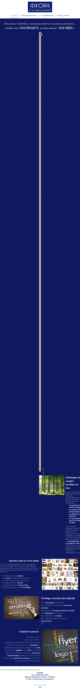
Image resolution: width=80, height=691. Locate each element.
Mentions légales (40, 685)
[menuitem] (14, 16)
